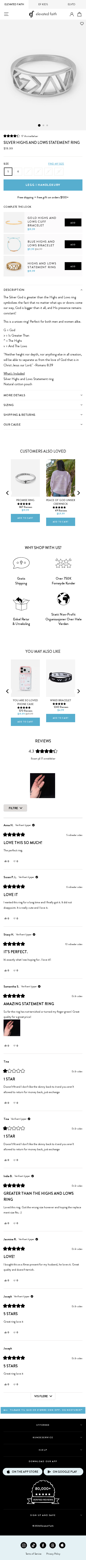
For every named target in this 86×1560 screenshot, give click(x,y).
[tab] (43, 290)
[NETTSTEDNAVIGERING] (6, 14)
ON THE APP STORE (25, 1472)
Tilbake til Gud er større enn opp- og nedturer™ (46, 1410)
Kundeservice (43, 1437)
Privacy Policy (53, 1554)
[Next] (78, 493)
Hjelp (43, 1449)
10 (59, 171)
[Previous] (8, 493)
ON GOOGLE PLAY (65, 1472)
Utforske (43, 1425)
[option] (43, 75)
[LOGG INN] (72, 14)
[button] (21, 136)
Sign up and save (43, 1515)
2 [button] (44, 126)
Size (6, 164)
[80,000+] (43, 1504)
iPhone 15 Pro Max (23, 656)
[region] (43, 785)
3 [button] (47, 126)
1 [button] (39, 125)
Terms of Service (33, 1554)
